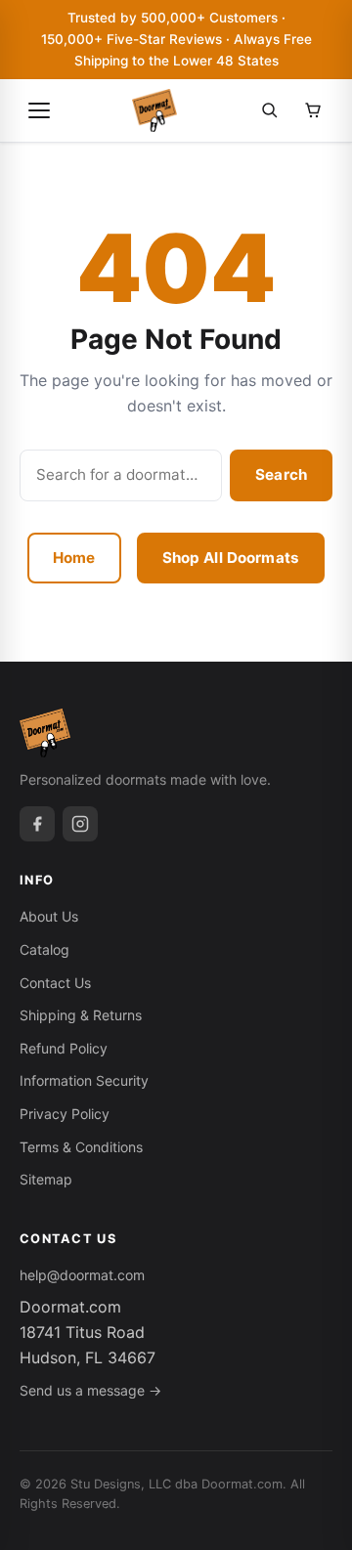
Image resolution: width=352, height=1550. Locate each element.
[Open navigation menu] (39, 110)
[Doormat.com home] (154, 110)
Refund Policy (64, 1048)
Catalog (44, 949)
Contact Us (55, 982)
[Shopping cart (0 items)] (312, 110)
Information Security (84, 1080)
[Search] (269, 110)
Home (74, 557)
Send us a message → (90, 1390)
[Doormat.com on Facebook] (37, 823)
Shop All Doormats (231, 557)
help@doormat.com (82, 1275)
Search (281, 474)
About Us (49, 916)
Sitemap (46, 1179)
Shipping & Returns (81, 1015)
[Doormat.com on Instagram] (80, 823)
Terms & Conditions (81, 1147)
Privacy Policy (65, 1113)
